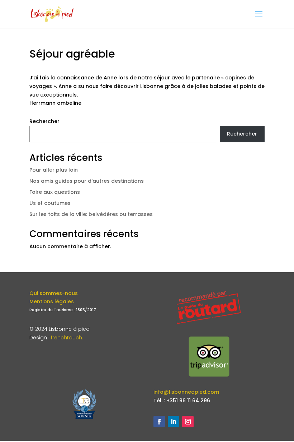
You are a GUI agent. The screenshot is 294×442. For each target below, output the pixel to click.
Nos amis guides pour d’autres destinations (86, 181)
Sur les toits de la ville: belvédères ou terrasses (91, 214)
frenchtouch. (67, 337)
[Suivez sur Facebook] (159, 421)
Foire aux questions (54, 192)
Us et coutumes (50, 203)
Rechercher (44, 121)
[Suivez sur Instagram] (188, 421)
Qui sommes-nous (53, 293)
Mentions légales (51, 301)
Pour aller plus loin (53, 169)
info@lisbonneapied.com (186, 392)
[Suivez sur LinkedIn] (173, 421)
